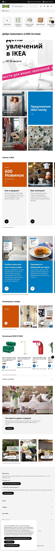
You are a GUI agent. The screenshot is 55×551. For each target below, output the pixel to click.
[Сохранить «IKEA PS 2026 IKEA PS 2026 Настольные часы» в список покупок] (37, 365)
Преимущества (6, 480)
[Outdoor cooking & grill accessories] (46, 450)
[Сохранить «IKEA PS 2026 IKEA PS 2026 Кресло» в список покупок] (7, 367)
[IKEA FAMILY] (40, 108)
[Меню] (51, 6)
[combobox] (24, 6)
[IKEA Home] (5, 6)
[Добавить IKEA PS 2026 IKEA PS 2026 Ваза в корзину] (49, 365)
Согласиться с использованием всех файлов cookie (18, 538)
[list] (27, 22)
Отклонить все (9, 542)
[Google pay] (39, 531)
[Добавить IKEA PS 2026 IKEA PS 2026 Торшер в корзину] (19, 364)
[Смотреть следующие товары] (52, 22)
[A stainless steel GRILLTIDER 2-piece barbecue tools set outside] (28, 450)
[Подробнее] (27, 400)
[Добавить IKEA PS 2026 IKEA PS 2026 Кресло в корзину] (3, 367)
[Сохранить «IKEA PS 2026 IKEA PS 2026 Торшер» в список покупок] (22, 364)
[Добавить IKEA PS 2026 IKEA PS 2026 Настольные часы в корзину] (34, 365)
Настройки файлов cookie (12, 545)
